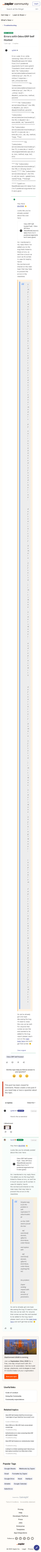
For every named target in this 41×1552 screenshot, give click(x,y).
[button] (36, 4)
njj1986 (14, 50)
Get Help (4, 15)
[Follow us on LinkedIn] (20, 1538)
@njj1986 (20, 206)
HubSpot (29, 1479)
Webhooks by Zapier (27, 1469)
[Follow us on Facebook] (16, 1538)
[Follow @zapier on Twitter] (28, 1538)
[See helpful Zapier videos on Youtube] (32, 1538)
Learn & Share (18, 15)
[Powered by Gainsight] (21, 1497)
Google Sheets (10, 1469)
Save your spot (11, 1376)
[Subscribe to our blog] (24, 1538)
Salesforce (8, 1489)
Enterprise (20, 1526)
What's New (6, 20)
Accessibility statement (27, 1502)
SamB (12, 1140)
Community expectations (14, 1399)
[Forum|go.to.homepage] (16, 3)
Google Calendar (20, 1484)
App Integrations (20, 1533)
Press (20, 1519)
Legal (24, 1549)
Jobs (20, 1523)
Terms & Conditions (12, 1502)
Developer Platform (20, 1516)
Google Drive (9, 1479)
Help (20, 1513)
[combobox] (20, 9)
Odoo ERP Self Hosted (15, 1057)
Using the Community (13, 1396)
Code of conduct (11, 1393)
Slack (20, 1479)
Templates (20, 1529)
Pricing (20, 1509)
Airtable (7, 1484)
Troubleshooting (10, 25)
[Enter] (3, 9)
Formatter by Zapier (19, 1474)
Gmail (6, 1474)
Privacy (30, 1549)
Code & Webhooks (11, 1422)
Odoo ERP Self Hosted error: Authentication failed (19, 1441)
